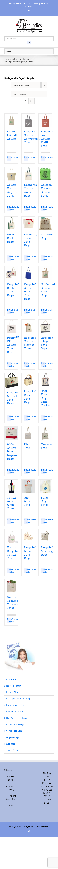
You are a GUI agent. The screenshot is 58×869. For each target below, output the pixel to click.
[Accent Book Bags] (11, 223)
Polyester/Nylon (13, 737)
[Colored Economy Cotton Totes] (45, 174)
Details (15, 157)
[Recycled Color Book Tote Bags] (28, 273)
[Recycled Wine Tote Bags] (28, 536)
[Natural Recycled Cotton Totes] (11, 536)
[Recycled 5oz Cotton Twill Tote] (45, 120)
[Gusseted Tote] (45, 433)
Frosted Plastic (13, 692)
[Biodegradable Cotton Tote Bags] (45, 273)
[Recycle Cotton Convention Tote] (28, 120)
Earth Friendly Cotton (13, 135)
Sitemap (11, 805)
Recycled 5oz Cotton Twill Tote (47, 139)
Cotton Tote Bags (14, 730)
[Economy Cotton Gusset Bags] (28, 174)
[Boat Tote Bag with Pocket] (45, 380)
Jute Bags (10, 743)
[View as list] (31, 101)
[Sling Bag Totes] (45, 486)
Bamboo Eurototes (15, 711)
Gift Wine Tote (27, 501)
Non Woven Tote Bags (16, 718)
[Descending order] (44, 85)
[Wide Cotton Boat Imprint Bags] (11, 433)
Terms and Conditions (11, 797)
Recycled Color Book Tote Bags (30, 291)
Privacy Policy (11, 788)
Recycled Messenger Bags (48, 551)
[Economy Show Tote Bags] (28, 223)
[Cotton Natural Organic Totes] (11, 174)
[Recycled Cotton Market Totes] (28, 326)
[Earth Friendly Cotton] (11, 120)
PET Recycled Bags (15, 724)
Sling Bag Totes (44, 501)
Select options (10, 158)
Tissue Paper (12, 750)
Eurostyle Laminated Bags (18, 698)
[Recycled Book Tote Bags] (11, 273)
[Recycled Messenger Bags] (45, 536)
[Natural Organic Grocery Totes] (11, 586)
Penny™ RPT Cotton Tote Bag (13, 345)
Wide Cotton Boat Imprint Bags (12, 451)
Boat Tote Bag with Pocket (45, 398)
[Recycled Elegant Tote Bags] (45, 326)
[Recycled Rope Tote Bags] (28, 380)
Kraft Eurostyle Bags (15, 705)
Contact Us (11, 770)
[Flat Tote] (28, 433)
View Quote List (15, 4)
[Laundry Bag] (45, 223)
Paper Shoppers (13, 685)
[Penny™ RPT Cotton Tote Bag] (11, 326)
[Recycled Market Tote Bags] (11, 380)
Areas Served (11, 778)
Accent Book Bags (12, 238)
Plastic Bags (11, 679)
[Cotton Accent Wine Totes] (11, 486)
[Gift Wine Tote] (28, 486)
